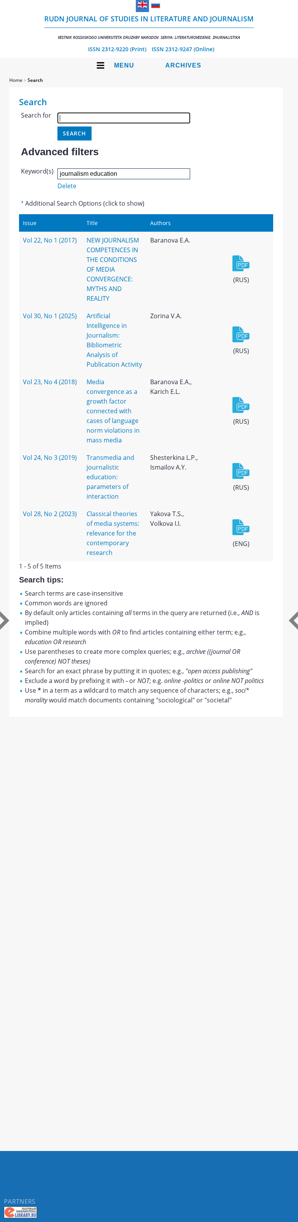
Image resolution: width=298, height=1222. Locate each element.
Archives (183, 65)
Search (35, 80)
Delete (66, 186)
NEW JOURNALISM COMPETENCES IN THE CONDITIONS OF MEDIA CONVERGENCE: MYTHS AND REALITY (113, 269)
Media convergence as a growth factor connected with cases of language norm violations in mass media (113, 411)
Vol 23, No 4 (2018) (50, 382)
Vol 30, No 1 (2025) (50, 316)
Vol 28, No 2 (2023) (50, 514)
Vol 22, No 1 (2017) (50, 240)
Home (16, 80)
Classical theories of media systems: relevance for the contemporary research (113, 533)
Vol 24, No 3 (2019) (50, 457)
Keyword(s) (37, 171)
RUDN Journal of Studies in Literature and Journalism (149, 27)
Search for (36, 115)
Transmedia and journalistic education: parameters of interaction (110, 477)
